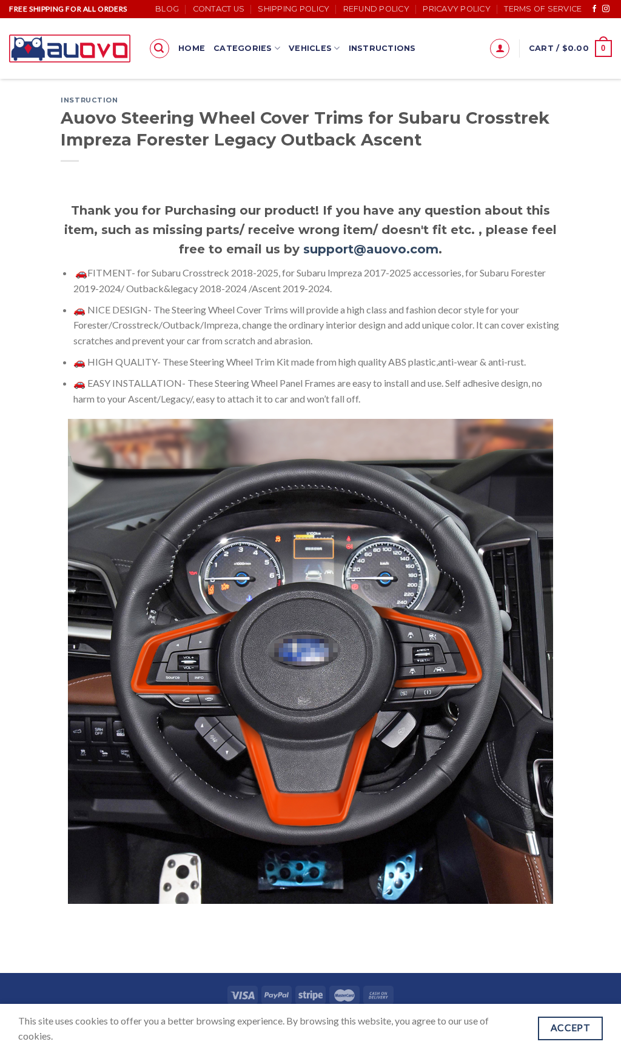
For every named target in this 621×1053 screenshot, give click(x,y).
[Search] (159, 48)
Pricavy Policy (457, 8)
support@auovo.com (370, 249)
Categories (242, 48)
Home (191, 48)
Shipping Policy (293, 8)
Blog (167, 8)
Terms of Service (543, 8)
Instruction (89, 100)
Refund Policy (376, 8)
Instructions (382, 48)
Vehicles (310, 48)
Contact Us (219, 8)
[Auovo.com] (69, 48)
